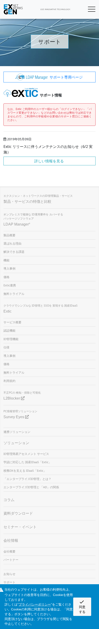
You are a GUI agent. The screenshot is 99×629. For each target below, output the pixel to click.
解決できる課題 (13, 252)
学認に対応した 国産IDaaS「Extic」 (27, 462)
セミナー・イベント (20, 527)
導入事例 (9, 268)
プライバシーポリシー (35, 604)
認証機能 (9, 330)
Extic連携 (9, 285)
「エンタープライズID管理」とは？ (27, 479)
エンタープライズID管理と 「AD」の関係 (31, 487)
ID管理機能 (10, 339)
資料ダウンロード (18, 513)
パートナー (10, 560)
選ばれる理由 (12, 243)
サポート (9, 582)
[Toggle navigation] (91, 9)
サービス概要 (12, 322)
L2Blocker (12, 398)
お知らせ (9, 574)
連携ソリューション (16, 432)
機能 (6, 260)
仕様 (6, 347)
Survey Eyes (14, 417)
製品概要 (9, 235)
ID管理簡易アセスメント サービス (26, 454)
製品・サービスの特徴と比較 (27, 201)
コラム (9, 500)
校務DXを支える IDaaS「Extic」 (24, 470)
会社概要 (9, 551)
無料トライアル (13, 294)
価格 (6, 277)
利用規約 (9, 381)
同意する (82, 606)
